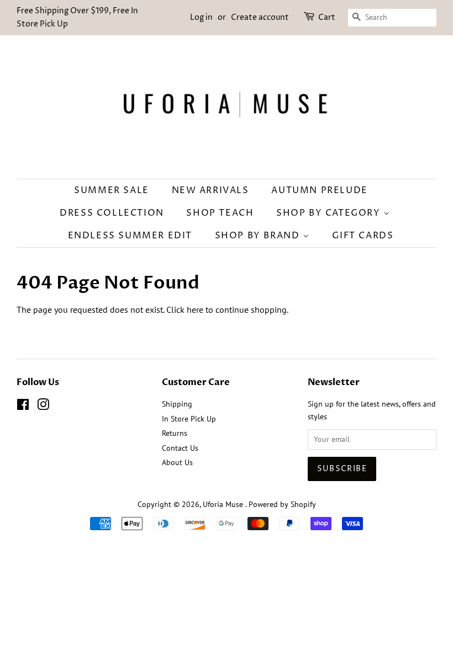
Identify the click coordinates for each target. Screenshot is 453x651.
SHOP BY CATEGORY (329, 213)
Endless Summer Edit (130, 236)
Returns (174, 433)
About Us (177, 462)
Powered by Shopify (282, 504)
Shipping (177, 404)
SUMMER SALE (111, 190)
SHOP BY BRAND (259, 236)
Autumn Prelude (319, 190)
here (195, 309)
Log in (201, 17)
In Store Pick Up (189, 419)
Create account (260, 17)
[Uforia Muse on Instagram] (43, 407)
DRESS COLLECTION (112, 213)
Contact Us (180, 448)
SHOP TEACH (220, 213)
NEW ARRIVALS (210, 190)
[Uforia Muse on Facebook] (23, 407)
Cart (326, 17)
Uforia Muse (224, 504)
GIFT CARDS (362, 236)
